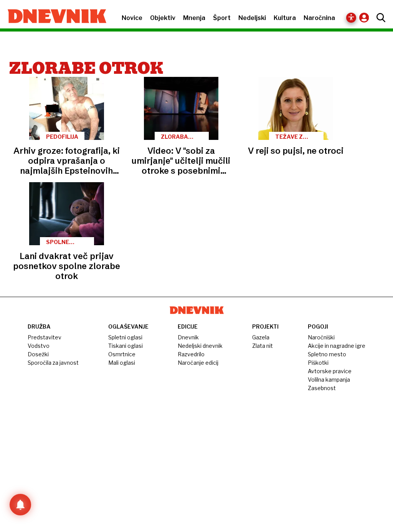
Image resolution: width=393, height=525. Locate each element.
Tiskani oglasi (125, 345)
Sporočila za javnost (53, 362)
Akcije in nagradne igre (336, 345)
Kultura (285, 18)
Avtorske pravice (330, 371)
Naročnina (319, 18)
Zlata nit (262, 345)
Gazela (260, 337)
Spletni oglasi (125, 337)
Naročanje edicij (198, 362)
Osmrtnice (121, 354)
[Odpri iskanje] (379, 17)
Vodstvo (39, 345)
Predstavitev (44, 337)
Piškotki (318, 362)
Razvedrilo (191, 354)
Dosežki (38, 354)
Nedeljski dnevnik (200, 345)
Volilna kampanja (329, 379)
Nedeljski (252, 18)
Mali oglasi (121, 362)
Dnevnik (188, 337)
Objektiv (162, 18)
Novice (132, 18)
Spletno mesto (327, 354)
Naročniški (321, 337)
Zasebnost (322, 388)
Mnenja (194, 18)
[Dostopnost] (351, 18)
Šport (222, 18)
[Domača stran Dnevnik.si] (53, 17)
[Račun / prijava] (366, 17)
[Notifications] (20, 504)
